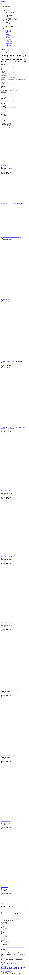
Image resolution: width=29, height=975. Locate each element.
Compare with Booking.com (8, 77)
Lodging (8, 50)
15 (11, 971)
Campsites (8, 35)
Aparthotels (8, 45)
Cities (4, 967)
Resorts (8, 36)
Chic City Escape (4, 165)
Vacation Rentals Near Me (9, 961)
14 (10, 971)
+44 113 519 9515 (5, 963)
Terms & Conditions (15, 959)
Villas (7, 34)
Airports (7, 967)
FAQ (9, 959)
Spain (6, 968)
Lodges (8, 46)
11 (7, 971)
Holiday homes (9, 41)
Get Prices (3, 91)
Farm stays (8, 40)
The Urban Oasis (4, 887)
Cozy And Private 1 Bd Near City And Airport (11, 237)
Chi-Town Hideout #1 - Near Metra (8, 556)
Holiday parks (9, 31)
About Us (3, 959)
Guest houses (9, 43)
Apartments (8, 39)
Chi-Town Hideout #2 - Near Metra (8, 689)
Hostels (8, 48)
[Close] (1, 915)
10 (6, 971)
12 (8, 971)
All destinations (18, 968)
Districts (15, 967)
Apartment (3, 299)
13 (9, 971)
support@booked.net (13, 963)
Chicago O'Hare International (15, 947)
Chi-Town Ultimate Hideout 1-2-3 (8, 755)
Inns (7, 44)
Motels (7, 32)
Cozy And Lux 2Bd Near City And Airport (10, 203)
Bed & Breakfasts (10, 37)
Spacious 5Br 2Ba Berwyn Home (8, 361)
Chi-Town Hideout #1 (5, 623)
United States (12, 968)
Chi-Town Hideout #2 (5, 821)
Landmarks (19, 967)
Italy (8, 968)
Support (6, 959)
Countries (3, 966)
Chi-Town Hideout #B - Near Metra (9, 490)
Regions (11, 967)
